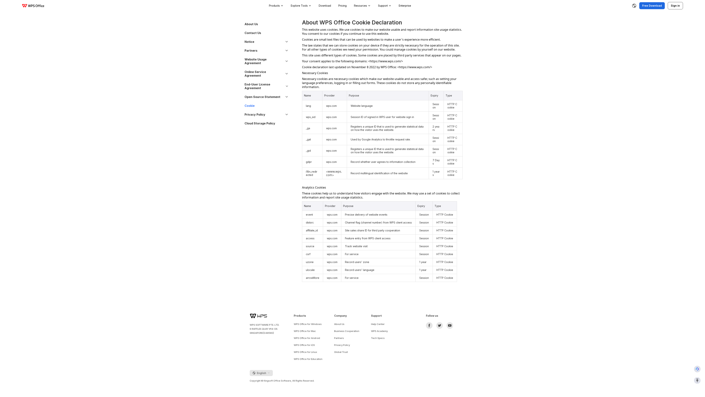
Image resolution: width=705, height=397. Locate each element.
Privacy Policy (342, 345)
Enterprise (405, 5)
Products (274, 5)
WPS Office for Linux (305, 351)
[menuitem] (266, 24)
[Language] (634, 5)
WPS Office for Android (307, 338)
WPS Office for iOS (304, 345)
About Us (339, 324)
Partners (339, 338)
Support (383, 5)
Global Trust (341, 351)
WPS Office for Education (308, 358)
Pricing (342, 5)
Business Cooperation (346, 331)
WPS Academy (379, 331)
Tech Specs (378, 338)
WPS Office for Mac (305, 331)
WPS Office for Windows (308, 324)
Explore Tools (299, 5)
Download (325, 5)
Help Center (378, 324)
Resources (360, 5)
